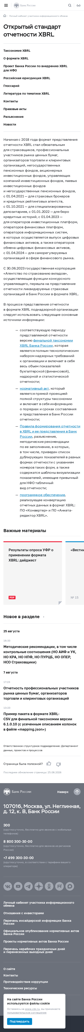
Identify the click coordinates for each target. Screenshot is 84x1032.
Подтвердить (20, 1021)
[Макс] (69, 886)
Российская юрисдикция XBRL (26, 78)
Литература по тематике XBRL (26, 93)
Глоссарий (11, 86)
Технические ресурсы (20, 988)
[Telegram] (28, 886)
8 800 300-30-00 (17, 841)
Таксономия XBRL (16, 50)
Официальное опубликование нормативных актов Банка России (41, 932)
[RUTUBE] (59, 886)
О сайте (9, 969)
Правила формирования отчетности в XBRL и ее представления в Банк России (50, 431)
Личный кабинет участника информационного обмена (38, 16)
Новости (9, 124)
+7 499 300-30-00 (18, 858)
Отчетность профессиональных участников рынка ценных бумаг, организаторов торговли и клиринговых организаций (41, 693)
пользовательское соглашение (27, 1012)
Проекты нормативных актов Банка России (36, 941)
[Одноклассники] (49, 886)
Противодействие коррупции (25, 982)
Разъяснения (13, 116)
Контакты (10, 101)
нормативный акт (34, 388)
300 (6, 825)
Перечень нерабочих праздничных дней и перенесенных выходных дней (34, 950)
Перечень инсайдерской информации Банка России (37, 922)
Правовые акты (14, 109)
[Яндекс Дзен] (38, 886)
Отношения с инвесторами (23, 913)
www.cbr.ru (32, 1009)
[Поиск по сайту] (72, 5)
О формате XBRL (15, 58)
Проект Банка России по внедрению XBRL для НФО (35, 68)
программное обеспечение (42, 495)
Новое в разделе (21, 616)
